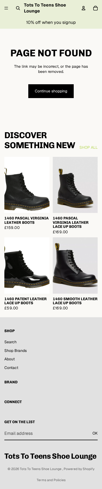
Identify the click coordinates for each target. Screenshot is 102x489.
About (9, 359)
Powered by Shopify (79, 469)
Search (10, 341)
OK (95, 433)
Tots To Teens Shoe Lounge (41, 469)
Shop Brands (15, 350)
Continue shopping (51, 91)
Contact (11, 367)
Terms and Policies (51, 480)
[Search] (18, 8)
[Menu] (6, 8)
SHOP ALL (88, 147)
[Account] (83, 8)
